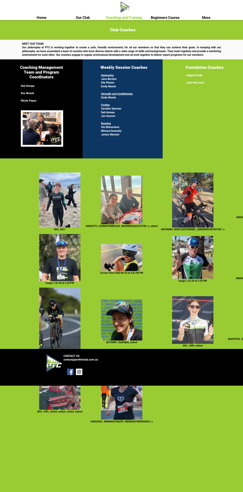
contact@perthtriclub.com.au (80, 359)
